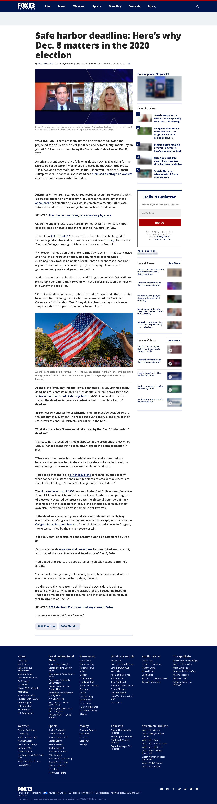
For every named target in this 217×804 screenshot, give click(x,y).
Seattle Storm (55, 740)
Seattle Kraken (56, 744)
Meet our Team (25, 674)
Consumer (85, 689)
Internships (23, 691)
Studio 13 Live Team (152, 664)
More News (87, 656)
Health (83, 692)
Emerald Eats (148, 671)
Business (84, 737)
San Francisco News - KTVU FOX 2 (59, 703)
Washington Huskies (58, 751)
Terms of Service (161, 239)
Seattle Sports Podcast (122, 736)
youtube (161, 789)
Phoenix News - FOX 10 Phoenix (60, 716)
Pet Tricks (115, 671)
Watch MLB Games (151, 739)
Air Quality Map (25, 747)
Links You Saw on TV (27, 677)
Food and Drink (87, 682)
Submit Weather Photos (122, 685)
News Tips (23, 660)
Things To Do (117, 678)
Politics (83, 671)
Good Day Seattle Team (122, 664)
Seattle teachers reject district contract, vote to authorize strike (148, 348)
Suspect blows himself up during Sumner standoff (149, 283)
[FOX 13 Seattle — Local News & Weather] (27, 6)
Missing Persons (181, 674)
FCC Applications (26, 713)
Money (84, 726)
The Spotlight (182, 656)
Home (22, 656)
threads (185, 789)
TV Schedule (23, 681)
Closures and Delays (27, 744)
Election (83, 674)
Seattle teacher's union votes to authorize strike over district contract (151, 271)
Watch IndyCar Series (152, 747)
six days (110, 240)
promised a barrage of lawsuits (112, 174)
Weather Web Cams (27, 730)
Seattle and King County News (60, 669)
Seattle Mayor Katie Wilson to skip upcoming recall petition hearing (168, 118)
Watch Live (116, 660)
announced (42, 203)
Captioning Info (25, 702)
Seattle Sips (147, 674)
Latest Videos (146, 340)
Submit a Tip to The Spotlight (182, 683)
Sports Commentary (58, 762)
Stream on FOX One (155, 726)
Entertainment (86, 678)
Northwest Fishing (57, 772)
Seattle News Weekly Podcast (121, 731)
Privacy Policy (163, 236)
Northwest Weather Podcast (120, 741)
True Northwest (118, 682)
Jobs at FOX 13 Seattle (28, 688)
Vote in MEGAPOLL (120, 667)
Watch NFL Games (151, 730)
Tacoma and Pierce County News (62, 675)
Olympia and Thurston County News (59, 687)
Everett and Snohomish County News (60, 681)
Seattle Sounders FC (58, 737)
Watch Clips (147, 660)
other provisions (80, 474)
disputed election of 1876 (57, 491)
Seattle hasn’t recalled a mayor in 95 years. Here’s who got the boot (167, 147)
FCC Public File (24, 705)
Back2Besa (116, 702)
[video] (174, 349)
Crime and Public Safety (184, 671)
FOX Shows (23, 684)
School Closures (118, 689)
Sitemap (84, 713)
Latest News (145, 263)
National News (87, 667)
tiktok (179, 789)
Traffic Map (23, 733)
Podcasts (117, 726)
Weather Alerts (25, 740)
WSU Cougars (55, 755)
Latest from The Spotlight (185, 660)
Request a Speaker (26, 695)
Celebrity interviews (151, 682)
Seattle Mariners (56, 733)
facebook (173, 789)
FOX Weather (24, 764)
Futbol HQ (53, 769)
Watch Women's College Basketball (153, 758)
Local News (85, 660)
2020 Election (81, 63)
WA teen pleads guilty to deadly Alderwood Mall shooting (148, 298)
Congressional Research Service (55, 524)
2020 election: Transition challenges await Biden (81, 607)
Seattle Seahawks (57, 730)
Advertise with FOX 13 (28, 698)
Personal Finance (88, 730)
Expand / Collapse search (197, 6)
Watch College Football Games (153, 735)
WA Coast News (56, 698)
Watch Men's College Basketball (152, 752)
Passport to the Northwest (155, 678)
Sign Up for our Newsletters (25, 669)
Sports (53, 726)
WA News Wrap (87, 664)
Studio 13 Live (151, 656)
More (151, 6)
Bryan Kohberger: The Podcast (121, 747)
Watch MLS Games (151, 766)
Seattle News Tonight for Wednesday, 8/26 (149, 374)
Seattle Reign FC (56, 747)
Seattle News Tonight (59, 664)
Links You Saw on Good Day (122, 697)
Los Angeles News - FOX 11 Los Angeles (60, 710)
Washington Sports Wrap (60, 758)
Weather (23, 726)
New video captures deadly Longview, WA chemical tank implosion (168, 160)
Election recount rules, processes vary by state (80, 215)
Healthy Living (86, 696)
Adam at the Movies (120, 674)
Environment (86, 699)
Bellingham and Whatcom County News (61, 694)
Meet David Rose (181, 667)
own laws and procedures (75, 549)
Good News (85, 703)
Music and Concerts (89, 685)
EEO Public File (25, 709)
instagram (167, 789)
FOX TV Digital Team (64, 63)
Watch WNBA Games (152, 763)
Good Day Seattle (122, 656)
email (197, 789)
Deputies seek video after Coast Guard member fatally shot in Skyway (150, 311)
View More (174, 263)
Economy (84, 740)
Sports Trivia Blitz (57, 765)
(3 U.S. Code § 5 (61, 236)
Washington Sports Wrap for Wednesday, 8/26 (150, 400)
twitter (191, 789)
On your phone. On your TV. (153, 74)
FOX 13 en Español (89, 706)
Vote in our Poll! (146, 250)
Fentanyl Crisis (180, 678)
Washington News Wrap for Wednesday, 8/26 (150, 387)
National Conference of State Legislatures (62, 396)
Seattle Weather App (27, 737)
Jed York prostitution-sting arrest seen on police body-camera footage (150, 324)
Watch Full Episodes (182, 664)
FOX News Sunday (88, 710)
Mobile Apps (23, 664)
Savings (83, 744)
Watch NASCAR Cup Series (154, 743)
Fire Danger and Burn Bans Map (31, 756)
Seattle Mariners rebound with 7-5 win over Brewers (166, 174)
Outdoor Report (118, 692)
